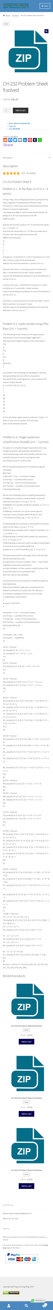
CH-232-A (15, 15)
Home (8, 15)
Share (8, 145)
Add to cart (21, 110)
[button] (46, 31)
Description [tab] (8, 157)
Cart (40, 1303)
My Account (9, 1306)
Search (26, 1306)
